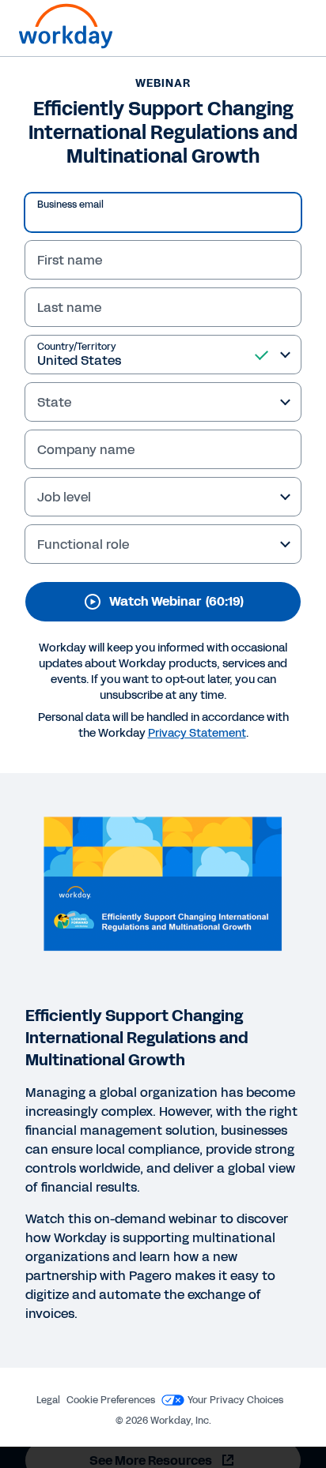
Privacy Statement (197, 733)
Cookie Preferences (110, 1400)
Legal (48, 1400)
